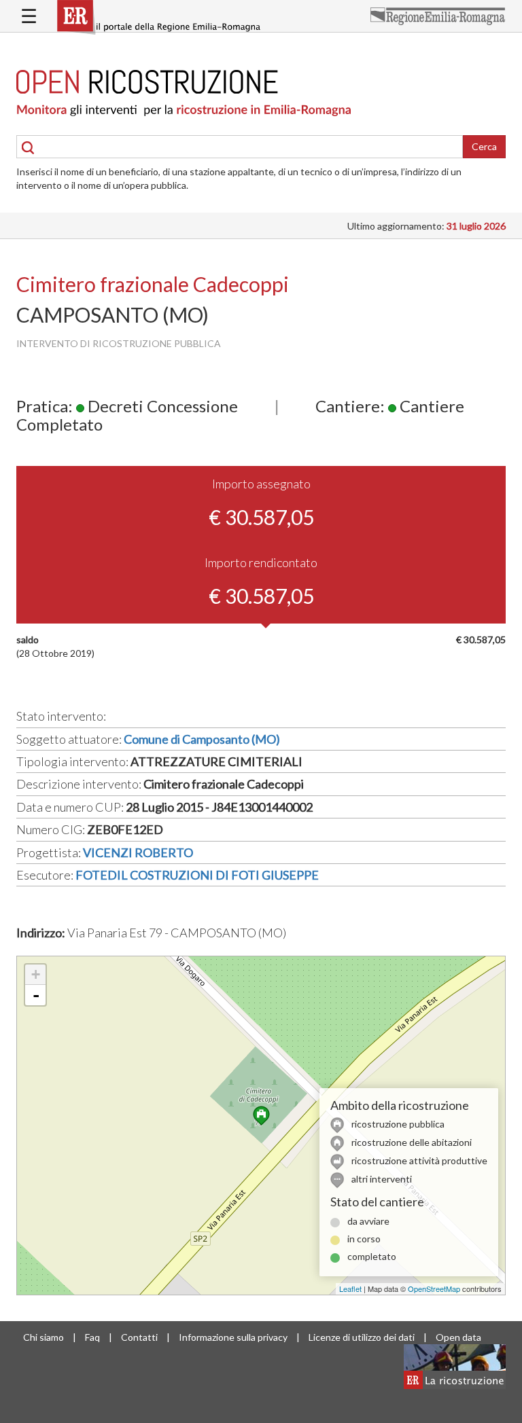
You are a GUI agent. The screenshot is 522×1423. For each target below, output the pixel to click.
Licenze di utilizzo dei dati (362, 1337)
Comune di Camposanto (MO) (202, 739)
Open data (458, 1337)
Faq (92, 1337)
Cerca (484, 146)
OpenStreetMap (434, 1288)
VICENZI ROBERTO (138, 852)
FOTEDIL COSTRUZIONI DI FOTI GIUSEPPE (197, 874)
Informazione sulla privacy (233, 1337)
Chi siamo (43, 1337)
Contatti (139, 1337)
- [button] (36, 995)
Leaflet (350, 1288)
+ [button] (35, 974)
